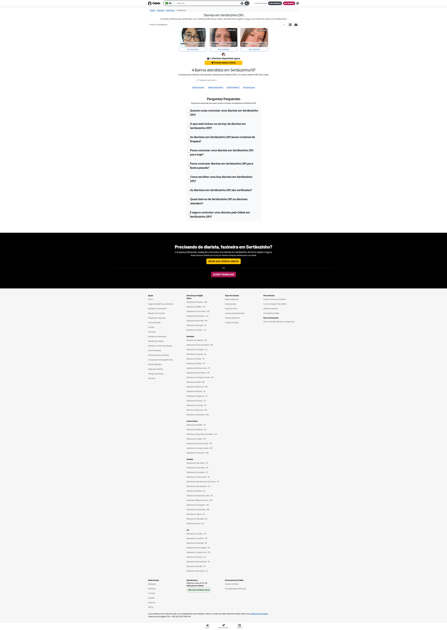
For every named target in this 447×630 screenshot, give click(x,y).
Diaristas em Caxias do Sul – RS (198, 552)
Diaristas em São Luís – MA (196, 410)
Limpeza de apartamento (234, 313)
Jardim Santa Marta (215, 87)
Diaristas (160, 10)
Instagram (152, 584)
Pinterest (151, 602)
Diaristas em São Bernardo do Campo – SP (202, 481)
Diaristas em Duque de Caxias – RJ (199, 495)
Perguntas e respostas (157, 318)
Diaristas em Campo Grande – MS (199, 448)
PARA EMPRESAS (275, 3)
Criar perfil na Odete (271, 313)
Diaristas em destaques (157, 336)
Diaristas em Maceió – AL (196, 391)
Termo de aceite (154, 322)
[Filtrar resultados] (290, 24)
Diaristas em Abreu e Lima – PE (198, 368)
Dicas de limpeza (154, 350)
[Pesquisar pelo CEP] (247, 3)
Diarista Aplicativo (155, 364)
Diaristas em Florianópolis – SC (198, 561)
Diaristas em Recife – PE (195, 359)
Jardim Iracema (198, 87)
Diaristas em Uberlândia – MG (198, 509)
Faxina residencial (231, 299)
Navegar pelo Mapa (155, 373)
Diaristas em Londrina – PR (196, 538)
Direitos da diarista (270, 308)
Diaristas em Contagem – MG (197, 505)
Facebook (152, 588)
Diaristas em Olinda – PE (195, 363)
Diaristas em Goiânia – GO (196, 429)
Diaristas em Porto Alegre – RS (198, 547)
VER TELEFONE (192, 49)
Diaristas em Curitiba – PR (196, 533)
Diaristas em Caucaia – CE (196, 354)
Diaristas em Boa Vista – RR (196, 320)
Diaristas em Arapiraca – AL (196, 396)
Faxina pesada (230, 304)
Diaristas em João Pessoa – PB (197, 372)
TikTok (150, 607)
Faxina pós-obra (231, 308)
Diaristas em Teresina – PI (196, 405)
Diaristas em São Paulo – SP (197, 463)
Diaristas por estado (156, 341)
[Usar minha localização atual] (242, 3)
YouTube (151, 593)
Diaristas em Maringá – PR (196, 543)
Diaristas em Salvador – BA (196, 340)
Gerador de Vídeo (232, 584)
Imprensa (152, 332)
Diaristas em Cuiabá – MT (196, 439)
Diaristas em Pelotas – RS (196, 557)
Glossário (151, 378)
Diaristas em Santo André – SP (198, 477)
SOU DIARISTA (289, 3)
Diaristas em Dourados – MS (197, 452)
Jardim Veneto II (233, 87)
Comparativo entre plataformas (160, 359)
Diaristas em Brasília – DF (196, 425)
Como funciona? (260, 3)
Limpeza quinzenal (232, 318)
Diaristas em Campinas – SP (197, 472)
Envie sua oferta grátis (223, 261)
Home (152, 10)
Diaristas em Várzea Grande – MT (199, 443)
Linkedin (151, 598)
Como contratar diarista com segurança (278, 321)
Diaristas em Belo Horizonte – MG (199, 500)
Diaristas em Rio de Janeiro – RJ (198, 486)
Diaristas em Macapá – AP (196, 325)
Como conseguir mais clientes (274, 304)
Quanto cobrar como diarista (274, 299)
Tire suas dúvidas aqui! (198, 590)
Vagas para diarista (155, 369)
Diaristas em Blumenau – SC (197, 571)
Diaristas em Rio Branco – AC (197, 316)
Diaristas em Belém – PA (195, 306)
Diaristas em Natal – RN (195, 382)
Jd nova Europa (249, 87)
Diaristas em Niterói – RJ (195, 491)
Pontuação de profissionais (235, 588)
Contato (151, 327)
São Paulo (170, 10)
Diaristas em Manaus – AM (196, 302)
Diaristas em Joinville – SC (196, 566)
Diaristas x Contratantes (157, 308)
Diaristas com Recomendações (160, 345)
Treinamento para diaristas (158, 355)
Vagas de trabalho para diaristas (160, 304)
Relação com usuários (156, 313)
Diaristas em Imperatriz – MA (197, 414)
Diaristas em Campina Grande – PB (199, 377)
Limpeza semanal (231, 322)
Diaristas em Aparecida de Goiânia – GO (201, 434)
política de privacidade (259, 613)
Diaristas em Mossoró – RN (196, 386)
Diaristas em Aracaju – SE (196, 400)
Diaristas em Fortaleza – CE (196, 349)
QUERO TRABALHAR (223, 274)
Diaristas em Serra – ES (195, 523)
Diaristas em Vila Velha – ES (196, 519)
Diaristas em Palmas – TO (196, 330)
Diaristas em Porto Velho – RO (198, 311)
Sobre (150, 299)
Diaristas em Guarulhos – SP (197, 467)
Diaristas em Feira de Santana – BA (199, 345)
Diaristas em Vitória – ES (195, 514)
